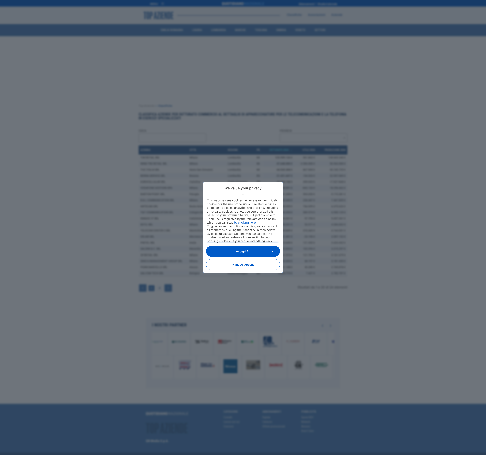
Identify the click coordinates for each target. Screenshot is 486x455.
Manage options (243, 264)
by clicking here (245, 222)
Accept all (243, 251)
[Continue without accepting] (243, 194)
